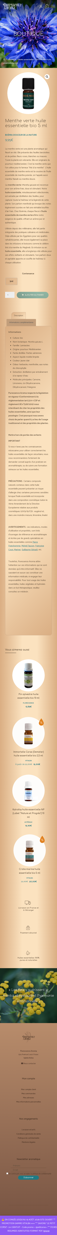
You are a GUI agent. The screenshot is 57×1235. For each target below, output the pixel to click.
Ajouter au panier (34, 295)
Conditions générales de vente (28, 1134)
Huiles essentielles (26, 59)
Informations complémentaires (21, 322)
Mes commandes (28, 1093)
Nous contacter (30, 1063)
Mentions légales (28, 1142)
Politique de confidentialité (28, 1138)
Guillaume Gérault (30, 549)
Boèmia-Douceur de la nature (21, 135)
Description (18, 315)
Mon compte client (28, 1089)
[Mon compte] (42, 7)
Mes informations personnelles (28, 1101)
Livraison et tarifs (28, 1129)
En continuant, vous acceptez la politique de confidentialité (30, 1173)
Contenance (28, 273)
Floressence (28, 703)
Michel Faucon (27, 546)
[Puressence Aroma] (13, 7)
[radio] (11, 281)
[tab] (18, 315)
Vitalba (28, 760)
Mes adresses (28, 1097)
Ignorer (46, 1231)
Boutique (12, 59)
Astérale (29, 822)
